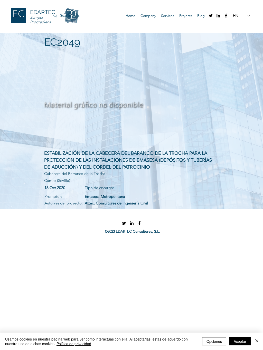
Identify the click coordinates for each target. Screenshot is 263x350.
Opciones (214, 341)
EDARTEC (42, 12)
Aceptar (240, 341)
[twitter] (210, 15)
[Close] (257, 341)
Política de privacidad (74, 343)
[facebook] (226, 15)
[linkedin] (218, 15)
